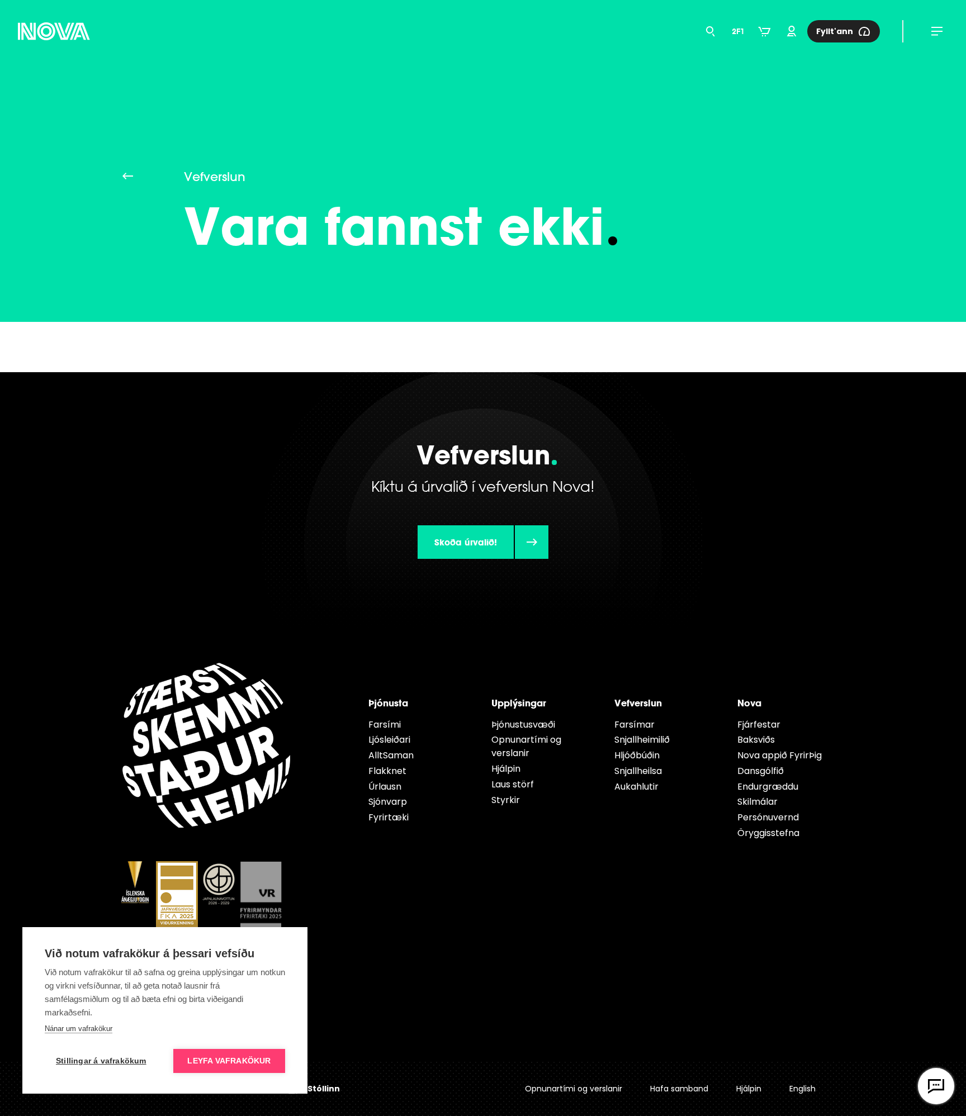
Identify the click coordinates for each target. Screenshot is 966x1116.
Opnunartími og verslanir (526, 746)
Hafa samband (679, 1088)
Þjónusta (388, 703)
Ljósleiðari (389, 739)
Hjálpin (505, 768)
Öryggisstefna (768, 833)
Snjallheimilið (642, 739)
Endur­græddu (767, 786)
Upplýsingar (518, 703)
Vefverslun (638, 703)
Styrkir (505, 800)
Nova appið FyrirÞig (779, 755)
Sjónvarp (387, 801)
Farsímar (634, 724)
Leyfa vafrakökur (229, 1061)
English (802, 1088)
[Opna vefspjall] (936, 1086)
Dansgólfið (760, 770)
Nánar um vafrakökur (78, 1028)
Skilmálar (757, 801)
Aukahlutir (636, 786)
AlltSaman (391, 755)
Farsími (384, 724)
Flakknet (387, 770)
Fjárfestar (758, 724)
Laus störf (512, 784)
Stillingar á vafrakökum (101, 1061)
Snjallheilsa (638, 770)
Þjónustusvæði (523, 724)
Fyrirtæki (388, 817)
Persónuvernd (768, 817)
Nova (749, 703)
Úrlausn (384, 786)
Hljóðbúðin (637, 755)
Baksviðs (756, 739)
